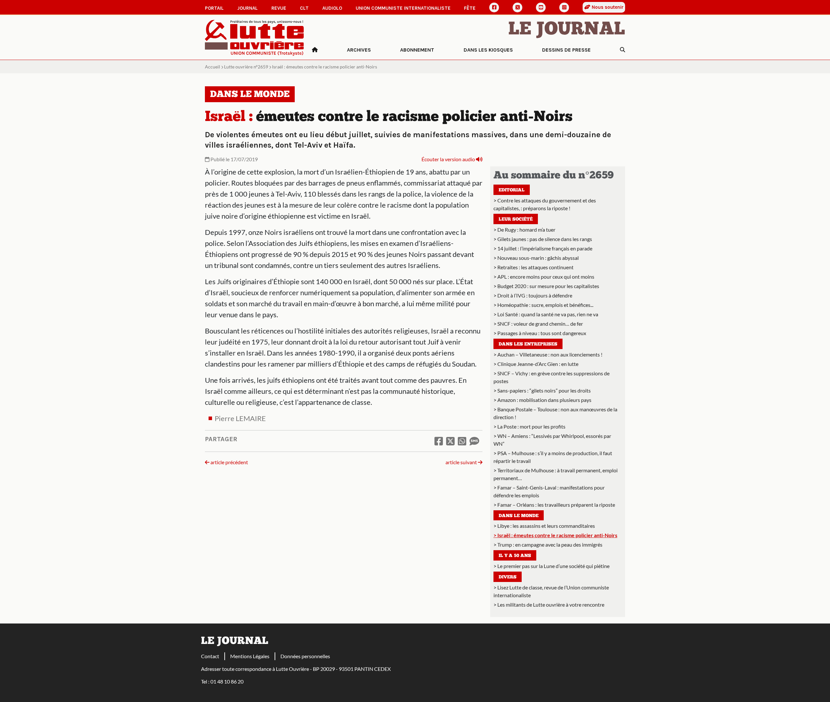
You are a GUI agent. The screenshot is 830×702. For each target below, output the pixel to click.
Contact (210, 656)
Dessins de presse (566, 50)
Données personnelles (305, 656)
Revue (278, 8)
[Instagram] (564, 7)
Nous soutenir (606, 7)
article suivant (461, 462)
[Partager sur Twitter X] (450, 441)
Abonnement (417, 50)
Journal (247, 8)
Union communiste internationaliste (403, 8)
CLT (304, 8)
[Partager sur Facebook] (438, 441)
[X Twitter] (517, 7)
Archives (359, 50)
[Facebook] (494, 7)
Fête (470, 8)
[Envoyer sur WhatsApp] (462, 441)
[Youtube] (541, 7)
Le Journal (566, 30)
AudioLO (332, 8)
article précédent (228, 462)
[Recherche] (622, 49)
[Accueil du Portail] (254, 37)
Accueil (212, 66)
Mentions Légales (249, 656)
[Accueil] (315, 49)
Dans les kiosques (488, 50)
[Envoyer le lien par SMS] (474, 441)
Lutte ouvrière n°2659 (246, 66)
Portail (214, 8)
